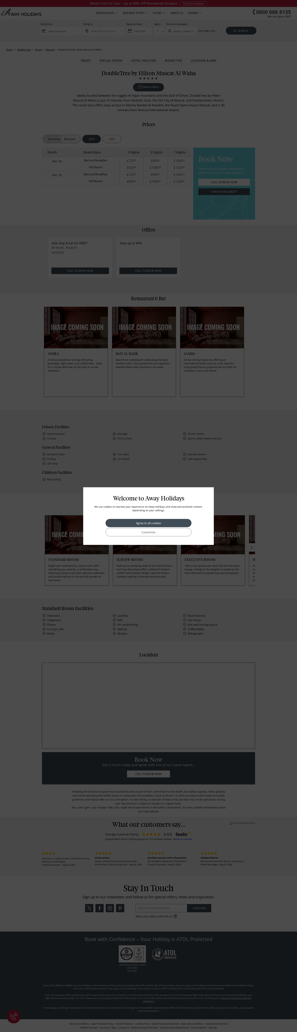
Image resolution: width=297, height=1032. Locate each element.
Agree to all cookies (148, 523)
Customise (148, 532)
